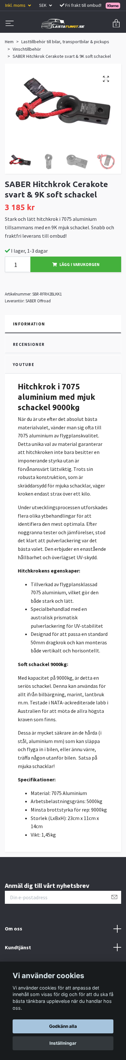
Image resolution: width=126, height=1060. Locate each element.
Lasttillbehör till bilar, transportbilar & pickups (65, 41)
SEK (43, 5)
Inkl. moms (15, 5)
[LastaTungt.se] (63, 23)
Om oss (13, 928)
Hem (9, 41)
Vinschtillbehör (27, 49)
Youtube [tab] (23, 364)
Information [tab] (29, 323)
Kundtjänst (18, 947)
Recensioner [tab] (29, 344)
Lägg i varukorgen (79, 264)
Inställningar (63, 1043)
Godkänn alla (63, 1026)
